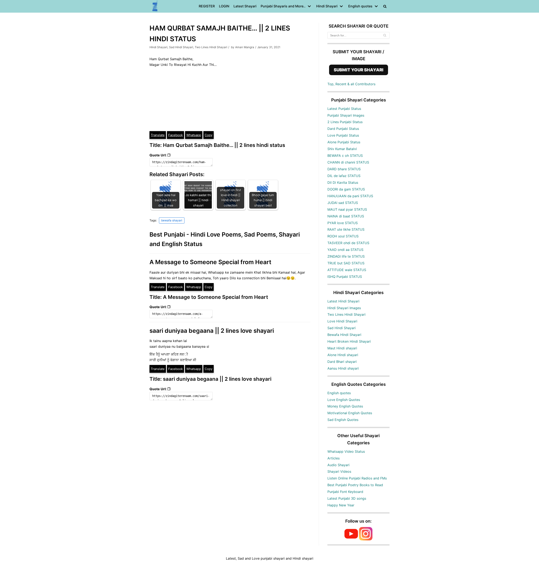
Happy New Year (340, 505)
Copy (208, 135)
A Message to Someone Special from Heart (210, 262)
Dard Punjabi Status (343, 128)
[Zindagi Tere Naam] (155, 6)
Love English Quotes (343, 400)
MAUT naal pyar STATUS (347, 209)
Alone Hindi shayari (342, 355)
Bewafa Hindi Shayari (344, 335)
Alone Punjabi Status (343, 142)
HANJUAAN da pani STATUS (350, 196)
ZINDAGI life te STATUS (346, 256)
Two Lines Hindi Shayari (211, 47)
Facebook (175, 135)
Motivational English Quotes (349, 413)
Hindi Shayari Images (344, 308)
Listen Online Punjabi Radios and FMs (357, 478)
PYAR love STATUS (342, 223)
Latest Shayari (244, 6)
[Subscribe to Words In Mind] (351, 539)
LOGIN (224, 6)
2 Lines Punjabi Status (345, 122)
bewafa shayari (171, 220)
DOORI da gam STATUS (346, 189)
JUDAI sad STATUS (342, 203)
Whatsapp (193, 135)
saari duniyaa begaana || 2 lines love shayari (211, 330)
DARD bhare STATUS (344, 169)
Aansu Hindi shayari (343, 368)
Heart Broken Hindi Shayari (349, 341)
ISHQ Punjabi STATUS (344, 276)
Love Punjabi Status (343, 135)
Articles (333, 458)
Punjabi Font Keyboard (345, 492)
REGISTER (207, 6)
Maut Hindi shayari (342, 348)
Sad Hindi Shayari (181, 47)
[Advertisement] (229, 99)
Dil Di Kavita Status (342, 182)
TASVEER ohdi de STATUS (348, 243)
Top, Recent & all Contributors (351, 84)
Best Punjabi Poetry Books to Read (355, 485)
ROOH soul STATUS (343, 236)
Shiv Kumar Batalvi (342, 149)
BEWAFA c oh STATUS (345, 155)
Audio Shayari (338, 465)
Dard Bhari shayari (342, 361)
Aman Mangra (244, 47)
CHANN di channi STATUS (348, 162)
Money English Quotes (345, 406)
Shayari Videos (339, 471)
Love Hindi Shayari (342, 321)
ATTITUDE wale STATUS (346, 270)
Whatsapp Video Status (346, 451)
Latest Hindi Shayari (343, 301)
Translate (158, 135)
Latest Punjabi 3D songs (346, 498)
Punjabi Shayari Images (345, 115)
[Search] (385, 35)
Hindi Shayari (158, 47)
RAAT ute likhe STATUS (345, 229)
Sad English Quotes (342, 420)
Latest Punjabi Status (344, 108)
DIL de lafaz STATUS (343, 176)
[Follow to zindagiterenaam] (365, 539)
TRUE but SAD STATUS (345, 263)
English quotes (339, 393)
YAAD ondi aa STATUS (345, 250)
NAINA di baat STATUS (345, 216)
